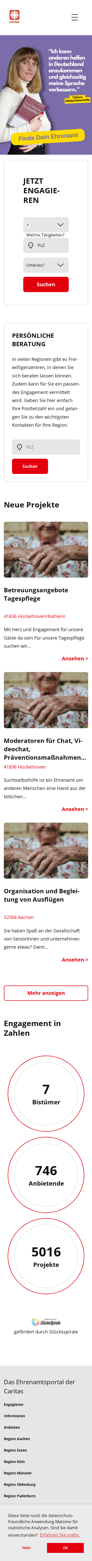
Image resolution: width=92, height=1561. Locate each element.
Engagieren (13, 1404)
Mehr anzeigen (46, 993)
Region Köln (14, 1461)
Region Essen (15, 1450)
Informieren (14, 1415)
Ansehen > (75, 658)
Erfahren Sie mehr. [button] (60, 1535)
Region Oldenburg (20, 1484)
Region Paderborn (20, 1495)
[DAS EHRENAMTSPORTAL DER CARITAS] (16, 17)
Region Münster (18, 1473)
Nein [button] (26, 1547)
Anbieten (12, 1427)
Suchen (46, 284)
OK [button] (65, 1547)
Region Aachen (17, 1438)
